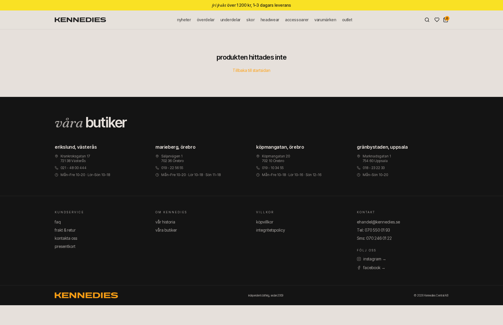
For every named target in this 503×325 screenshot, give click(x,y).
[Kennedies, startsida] (80, 19)
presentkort (65, 246)
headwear (270, 19)
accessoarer (297, 19)
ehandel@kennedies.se (378, 221)
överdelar (206, 19)
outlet (347, 19)
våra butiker (166, 230)
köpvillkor (264, 221)
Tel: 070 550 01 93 (373, 230)
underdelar (230, 19)
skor (250, 19)
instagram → (374, 258)
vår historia (165, 221)
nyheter (184, 19)
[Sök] (427, 20)
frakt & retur (65, 230)
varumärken (325, 19)
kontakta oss (66, 238)
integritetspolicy (270, 230)
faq (58, 221)
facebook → (374, 267)
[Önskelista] (437, 20)
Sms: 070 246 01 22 (374, 238)
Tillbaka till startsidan (251, 70)
